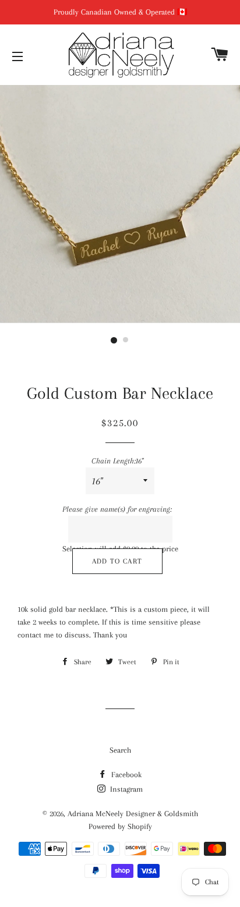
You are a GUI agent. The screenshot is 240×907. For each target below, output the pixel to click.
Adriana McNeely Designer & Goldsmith (133, 813)
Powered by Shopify (120, 826)
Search (120, 750)
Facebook (125, 774)
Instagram (125, 789)
